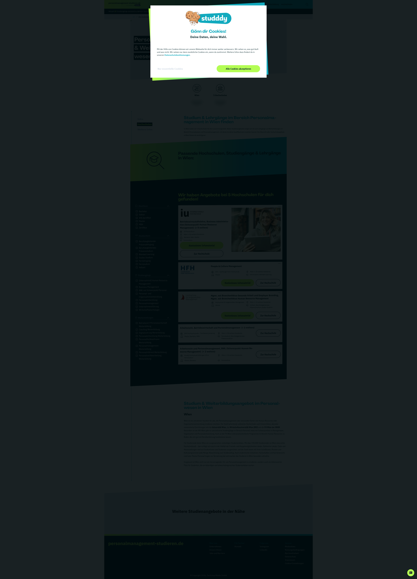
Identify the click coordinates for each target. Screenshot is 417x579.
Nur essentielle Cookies (170, 68)
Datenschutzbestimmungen (177, 55)
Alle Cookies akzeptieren (238, 68)
